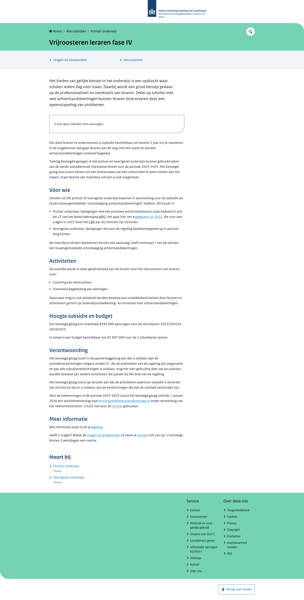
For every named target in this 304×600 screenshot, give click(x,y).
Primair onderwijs (104, 31)
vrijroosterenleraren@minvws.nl (126, 401)
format (117, 406)
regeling (97, 427)
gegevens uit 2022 (148, 217)
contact (142, 435)
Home (57, 31)
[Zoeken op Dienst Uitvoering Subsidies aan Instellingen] (250, 31)
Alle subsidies (76, 31)
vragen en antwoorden (103, 435)
